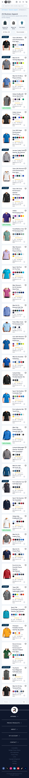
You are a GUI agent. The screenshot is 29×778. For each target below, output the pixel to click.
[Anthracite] (21, 63)
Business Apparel (13, 10)
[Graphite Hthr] (13, 396)
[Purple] (13, 633)
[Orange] (21, 216)
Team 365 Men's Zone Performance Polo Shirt (18, 39)
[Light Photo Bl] (21, 539)
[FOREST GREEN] (23, 156)
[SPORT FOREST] (13, 47)
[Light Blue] (23, 554)
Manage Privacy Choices (14, 750)
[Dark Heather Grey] (15, 574)
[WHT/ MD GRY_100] (17, 117)
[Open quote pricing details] (24, 52)
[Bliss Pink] (17, 216)
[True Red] (13, 272)
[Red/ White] (21, 117)
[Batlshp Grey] (15, 487)
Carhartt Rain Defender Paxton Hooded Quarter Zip (19, 375)
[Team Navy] (23, 574)
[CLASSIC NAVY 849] (13, 137)
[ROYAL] (13, 157)
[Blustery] (15, 63)
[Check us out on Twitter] (7, 768)
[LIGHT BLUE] (13, 521)
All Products (5, 10)
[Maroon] (23, 503)
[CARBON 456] (13, 139)
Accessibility (14, 748)
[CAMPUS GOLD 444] (17, 344)
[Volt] (23, 63)
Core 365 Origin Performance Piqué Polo (17, 132)
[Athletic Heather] (13, 574)
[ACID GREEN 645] (21, 137)
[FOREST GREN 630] (17, 137)
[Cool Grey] (13, 65)
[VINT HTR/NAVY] (17, 156)
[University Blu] (13, 362)
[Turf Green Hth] (15, 396)
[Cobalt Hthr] (13, 398)
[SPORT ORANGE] (23, 594)
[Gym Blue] (13, 81)
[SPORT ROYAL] (21, 45)
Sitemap (14, 763)
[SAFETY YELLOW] (17, 594)
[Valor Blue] (17, 81)
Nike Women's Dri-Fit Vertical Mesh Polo (17, 287)
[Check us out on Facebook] (3, 768)
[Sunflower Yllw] (13, 416)
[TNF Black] (15, 675)
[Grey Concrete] (22, 614)
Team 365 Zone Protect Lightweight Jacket (18, 589)
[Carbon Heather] (15, 380)
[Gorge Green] (23, 81)
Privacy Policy (14, 754)
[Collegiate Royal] (19, 216)
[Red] (19, 414)
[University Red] (17, 63)
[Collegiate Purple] (15, 216)
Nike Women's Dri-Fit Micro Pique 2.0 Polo (17, 249)
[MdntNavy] (17, 434)
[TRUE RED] (19, 156)
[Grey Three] (13, 216)
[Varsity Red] (13, 554)
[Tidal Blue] (21, 254)
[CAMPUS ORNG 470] (23, 137)
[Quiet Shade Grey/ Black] (13, 234)
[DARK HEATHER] (19, 99)
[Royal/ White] (19, 117)
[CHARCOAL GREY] (13, 156)
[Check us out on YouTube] (18, 768)
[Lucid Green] (13, 83)
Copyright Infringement (14, 759)
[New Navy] (13, 380)
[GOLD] (15, 633)
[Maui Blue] (21, 414)
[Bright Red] (17, 574)
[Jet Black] (13, 576)
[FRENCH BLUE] (19, 655)
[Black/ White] (15, 117)
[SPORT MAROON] (13, 200)
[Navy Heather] (19, 471)
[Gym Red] (13, 539)
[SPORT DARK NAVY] (23, 45)
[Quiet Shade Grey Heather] (21, 234)
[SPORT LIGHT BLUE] (19, 45)
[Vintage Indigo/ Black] (17, 234)
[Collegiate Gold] (23, 216)
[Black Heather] (21, 310)
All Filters (5, 32)
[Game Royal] (19, 362)
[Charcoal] (21, 574)
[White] (13, 236)
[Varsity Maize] (13, 256)
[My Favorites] (23, 2)
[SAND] (13, 99)
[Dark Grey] (19, 539)
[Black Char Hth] (19, 487)
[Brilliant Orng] (21, 81)
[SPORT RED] (13, 176)
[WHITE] (17, 45)
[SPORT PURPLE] (19, 198)
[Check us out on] (14, 768)
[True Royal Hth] (21, 396)
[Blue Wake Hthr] (23, 396)
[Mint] (17, 254)
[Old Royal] (23, 292)
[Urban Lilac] (19, 81)
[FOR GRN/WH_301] (23, 117)
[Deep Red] (20, 614)
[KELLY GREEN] (23, 99)
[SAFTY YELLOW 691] (23, 344)
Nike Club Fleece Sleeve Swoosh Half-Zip (18, 429)
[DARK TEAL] (23, 655)
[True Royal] (13, 274)
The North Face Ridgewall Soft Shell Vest (17, 670)
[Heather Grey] (15, 455)
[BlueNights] (19, 234)
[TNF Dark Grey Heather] (13, 675)
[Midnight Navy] (15, 362)
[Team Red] (15, 254)
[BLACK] (13, 45)
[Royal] (19, 310)
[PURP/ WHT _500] (13, 119)
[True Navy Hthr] (17, 396)
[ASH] (13, 101)
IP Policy (14, 761)
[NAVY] (13, 523)
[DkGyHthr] (13, 436)
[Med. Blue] (15, 414)
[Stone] (23, 414)
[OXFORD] (15, 156)
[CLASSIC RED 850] (19, 137)
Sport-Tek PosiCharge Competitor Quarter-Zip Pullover (18, 609)
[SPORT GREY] (17, 99)
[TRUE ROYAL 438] (15, 137)
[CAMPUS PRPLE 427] (13, 344)
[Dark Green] (17, 310)
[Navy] (13, 218)
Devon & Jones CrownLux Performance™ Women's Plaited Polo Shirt (18, 648)
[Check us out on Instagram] (11, 768)
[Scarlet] (23, 310)
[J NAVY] (21, 156)
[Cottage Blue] (13, 327)
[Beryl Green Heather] (23, 234)
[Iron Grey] (14, 614)
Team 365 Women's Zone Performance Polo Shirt (18, 170)
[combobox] (14, 5)
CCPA (14, 757)
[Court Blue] (21, 554)
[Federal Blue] (15, 234)
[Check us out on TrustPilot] (25, 768)
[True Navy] (19, 272)
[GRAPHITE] (17, 655)
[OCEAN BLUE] (15, 655)
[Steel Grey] (13, 414)
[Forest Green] (21, 272)
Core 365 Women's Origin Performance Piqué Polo (18, 338)
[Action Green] (19, 63)
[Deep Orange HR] (19, 396)
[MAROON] (17, 521)
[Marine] (13, 63)
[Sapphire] (23, 272)
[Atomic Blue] (16, 614)
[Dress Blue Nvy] (17, 487)
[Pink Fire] (15, 292)
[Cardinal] (15, 272)
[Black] (15, 81)
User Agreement (14, 752)
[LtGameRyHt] (13, 434)
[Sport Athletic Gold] (13, 198)
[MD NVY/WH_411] (13, 117)
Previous (6, 702)
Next (24, 702)
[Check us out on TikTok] (22, 768)
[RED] (21, 521)
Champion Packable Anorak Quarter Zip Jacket (18, 628)
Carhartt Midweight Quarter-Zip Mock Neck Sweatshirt (18, 449)
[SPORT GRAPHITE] (15, 45)
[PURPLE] (15, 99)
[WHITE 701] (15, 344)
